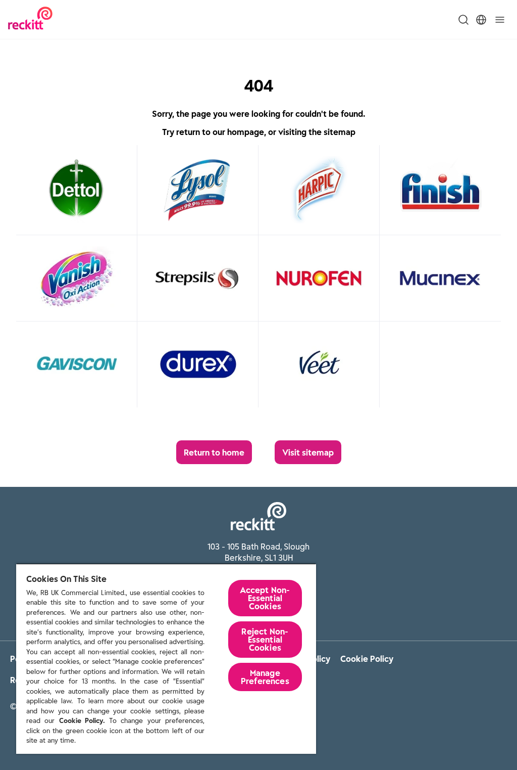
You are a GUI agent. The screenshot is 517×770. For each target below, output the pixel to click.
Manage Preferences (265, 677)
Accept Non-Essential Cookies (265, 598)
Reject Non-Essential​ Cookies (264, 639)
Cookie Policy (366, 659)
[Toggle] (500, 20)
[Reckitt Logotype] (30, 19)
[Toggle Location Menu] (481, 20)
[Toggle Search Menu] (463, 20)
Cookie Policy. (82, 720)
